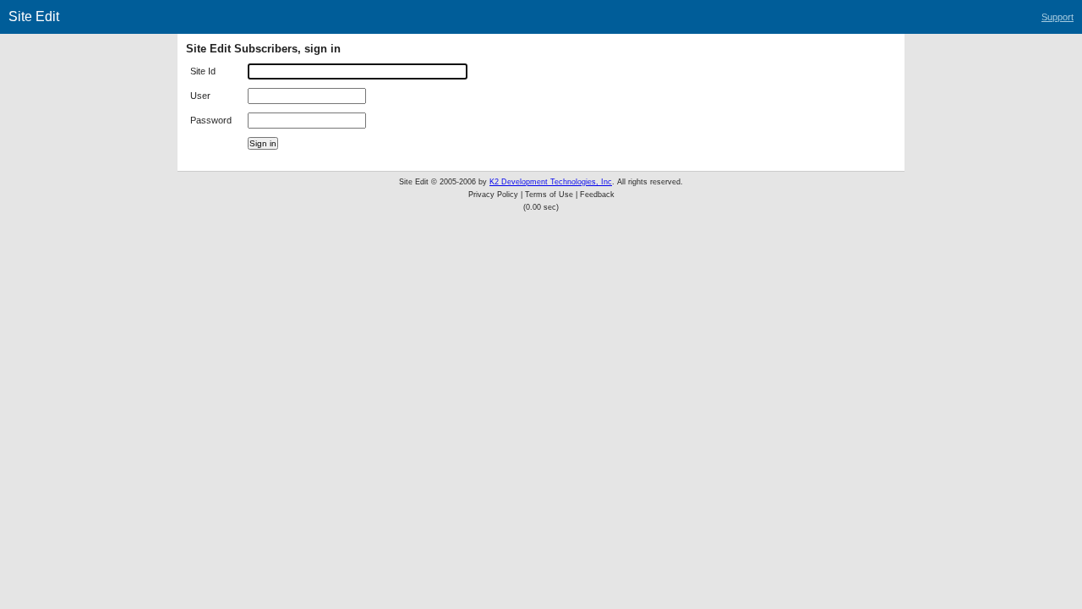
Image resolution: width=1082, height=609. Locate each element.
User (200, 96)
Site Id (203, 71)
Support (1057, 17)
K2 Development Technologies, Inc (550, 182)
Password (211, 120)
